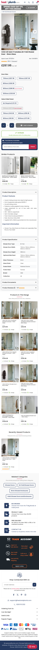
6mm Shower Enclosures (19, 491)
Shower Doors (10, 485)
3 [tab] (20, 48)
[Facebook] (13, 595)
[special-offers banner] (19, 7)
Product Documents (9, 282)
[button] (33, 2)
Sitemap (26, 647)
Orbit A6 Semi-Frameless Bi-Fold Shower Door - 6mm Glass (9, 459)
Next (35, 32)
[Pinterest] (21, 595)
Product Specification (9, 239)
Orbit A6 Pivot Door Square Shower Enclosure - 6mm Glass (9, 353)
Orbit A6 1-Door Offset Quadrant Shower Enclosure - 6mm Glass (28, 385)
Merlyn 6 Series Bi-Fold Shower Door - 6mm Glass (28, 176)
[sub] (3, 125)
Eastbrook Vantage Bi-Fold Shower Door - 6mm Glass (9, 176)
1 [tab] (18, 48)
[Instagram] (25, 595)
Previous (4, 32)
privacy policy (15, 588)
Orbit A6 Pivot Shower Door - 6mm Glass (9, 385)
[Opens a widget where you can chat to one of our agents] (32, 646)
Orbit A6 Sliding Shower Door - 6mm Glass (28, 416)
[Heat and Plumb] (10, 2)
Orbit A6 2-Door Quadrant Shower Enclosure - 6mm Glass (9, 322)
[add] (12, 125)
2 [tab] (19, 48)
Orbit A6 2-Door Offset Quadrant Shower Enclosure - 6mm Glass (28, 322)
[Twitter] (17, 595)
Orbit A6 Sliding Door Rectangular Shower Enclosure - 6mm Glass (8, 416)
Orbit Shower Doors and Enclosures (19, 496)
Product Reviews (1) (10, 288)
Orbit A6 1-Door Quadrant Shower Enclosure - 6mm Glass (28, 353)
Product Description (9, 192)
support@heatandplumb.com (20, 600)
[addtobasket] (27, 125)
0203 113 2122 (20, 604)
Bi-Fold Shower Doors (9, 12)
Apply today (19, 566)
